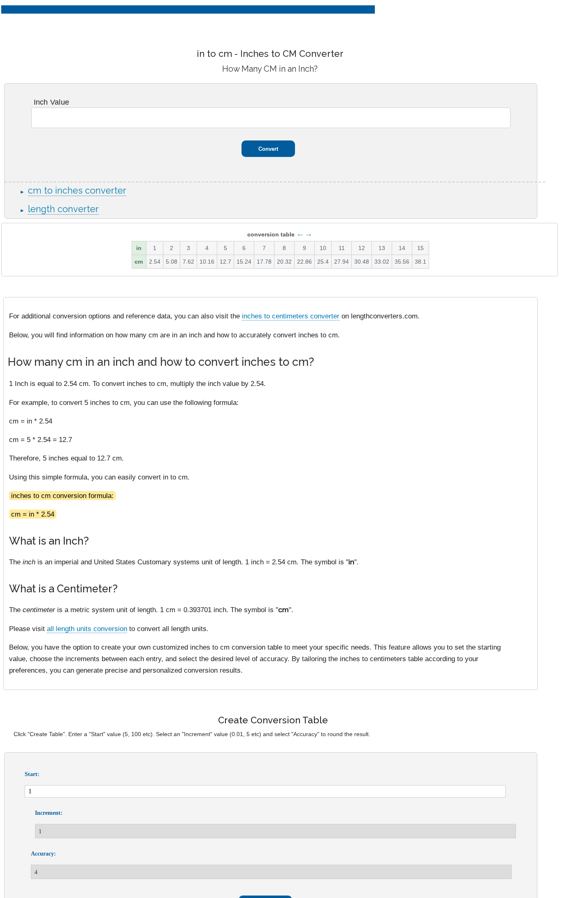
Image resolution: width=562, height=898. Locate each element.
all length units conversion (87, 628)
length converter (63, 209)
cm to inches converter (77, 190)
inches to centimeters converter (290, 316)
